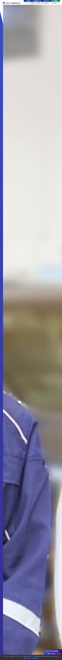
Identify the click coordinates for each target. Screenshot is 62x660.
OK (25, 658)
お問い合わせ (46, 0)
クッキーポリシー (35, 658)
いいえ (28, 658)
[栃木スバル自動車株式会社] (11, 3)
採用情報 (55, 0)
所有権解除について (37, 0)
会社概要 (28, 0)
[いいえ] (60, 657)
